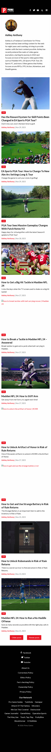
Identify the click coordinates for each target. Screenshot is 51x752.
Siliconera (36, 706)
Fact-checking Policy (25, 682)
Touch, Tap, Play (26, 717)
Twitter (26, 657)
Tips (3, 112)
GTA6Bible (32, 721)
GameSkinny (25, 713)
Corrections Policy (25, 673)
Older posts (16, 637)
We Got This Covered (19, 709)
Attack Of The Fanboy (20, 706)
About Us (25, 668)
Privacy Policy (25, 692)
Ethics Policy (25, 677)
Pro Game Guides (16, 702)
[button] (46, 10)
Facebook (26, 653)
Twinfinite (29, 702)
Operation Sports (39, 713)
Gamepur (38, 702)
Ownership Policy (25, 687)
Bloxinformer (19, 721)
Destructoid (35, 709)
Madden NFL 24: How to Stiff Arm (19, 396)
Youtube (26, 662)
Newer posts (34, 637)
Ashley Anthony (7, 127)
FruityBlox (39, 717)
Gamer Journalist (11, 713)
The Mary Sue (12, 717)
